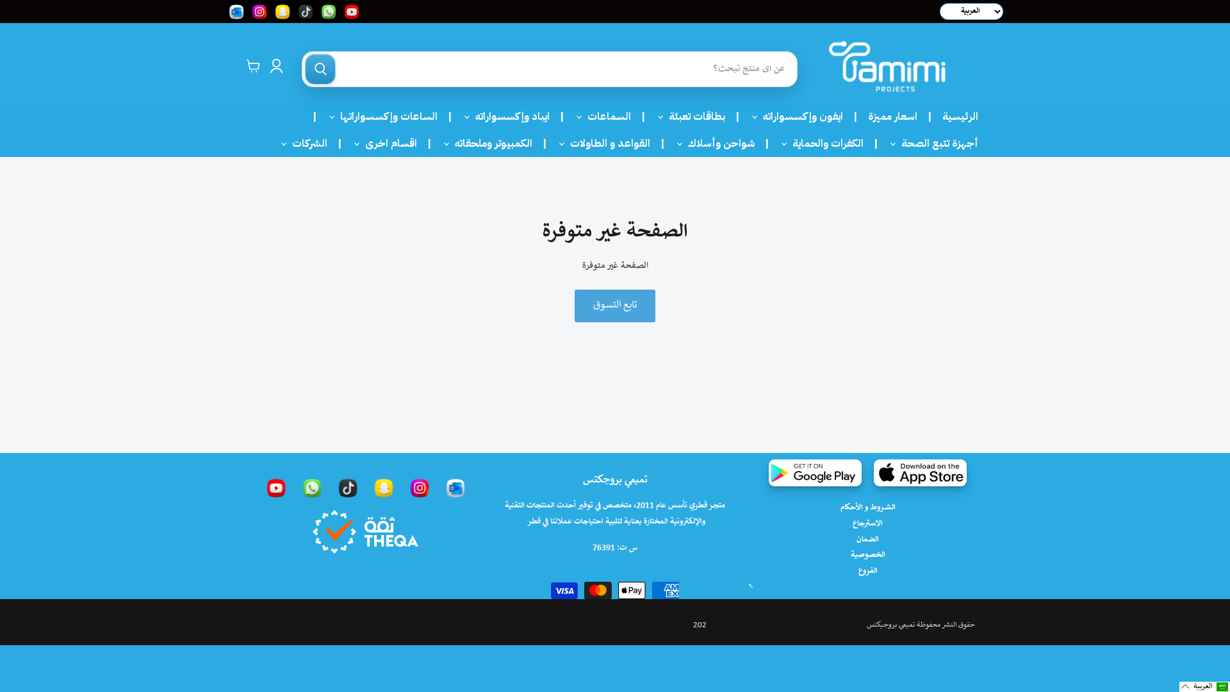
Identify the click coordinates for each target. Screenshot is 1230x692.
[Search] (320, 69)
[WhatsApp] (312, 487)
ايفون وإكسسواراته (799, 116)
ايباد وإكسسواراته (509, 116)
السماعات (605, 116)
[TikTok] (348, 487)
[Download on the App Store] (920, 472)
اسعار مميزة (892, 116)
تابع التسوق (615, 305)
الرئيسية (960, 116)
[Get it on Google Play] (815, 472)
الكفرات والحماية (824, 143)
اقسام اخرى (387, 143)
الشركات (305, 143)
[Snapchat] (384, 487)
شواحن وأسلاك (717, 143)
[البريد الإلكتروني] (455, 487)
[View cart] (253, 66)
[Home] (887, 66)
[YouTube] (276, 487)
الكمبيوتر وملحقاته (489, 143)
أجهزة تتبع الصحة (936, 143)
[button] (1204, 687)
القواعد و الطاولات (606, 143)
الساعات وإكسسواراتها (385, 116)
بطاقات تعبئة (693, 116)
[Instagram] (419, 487)
